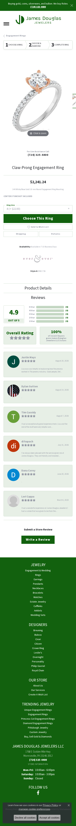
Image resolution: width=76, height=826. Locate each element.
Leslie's (38, 653)
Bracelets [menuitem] (38, 593)
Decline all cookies (25, 817)
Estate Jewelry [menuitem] (38, 602)
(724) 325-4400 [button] (38, 7)
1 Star (32, 321)
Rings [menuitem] (38, 575)
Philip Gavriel (38, 666)
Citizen (38, 644)
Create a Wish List (38, 694)
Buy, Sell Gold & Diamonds (38, 736)
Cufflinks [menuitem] (38, 606)
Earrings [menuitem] (38, 579)
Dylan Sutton (29, 386)
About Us (38, 686)
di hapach (27, 441)
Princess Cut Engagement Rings (38, 719)
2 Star (32, 317)
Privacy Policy (50, 805)
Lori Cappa (27, 497)
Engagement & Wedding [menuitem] (38, 570)
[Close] (71, 5)
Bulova (38, 635)
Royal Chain (38, 670)
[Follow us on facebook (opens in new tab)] (38, 793)
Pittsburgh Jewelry (38, 728)
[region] (38, 103)
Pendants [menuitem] (38, 584)
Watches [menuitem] (38, 597)
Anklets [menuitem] (38, 610)
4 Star (32, 310)
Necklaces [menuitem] (38, 588)
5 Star (32, 307)
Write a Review (38, 539)
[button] (27, 129)
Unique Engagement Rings (38, 710)
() (66, 307)
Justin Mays (28, 357)
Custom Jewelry (38, 732)
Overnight (38, 657)
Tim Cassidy (28, 412)
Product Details (38, 288)
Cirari (38, 639)
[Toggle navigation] (6, 24)
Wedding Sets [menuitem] (38, 615)
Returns (55, 233)
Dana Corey (28, 471)
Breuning (38, 630)
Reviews (38, 297)
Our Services (38, 690)
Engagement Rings (16, 35)
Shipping (21, 233)
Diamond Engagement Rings (38, 723)
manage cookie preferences (34, 809)
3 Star (32, 314)
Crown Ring (38, 648)
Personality (38, 661)
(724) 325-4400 (38, 155)
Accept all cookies (49, 817)
